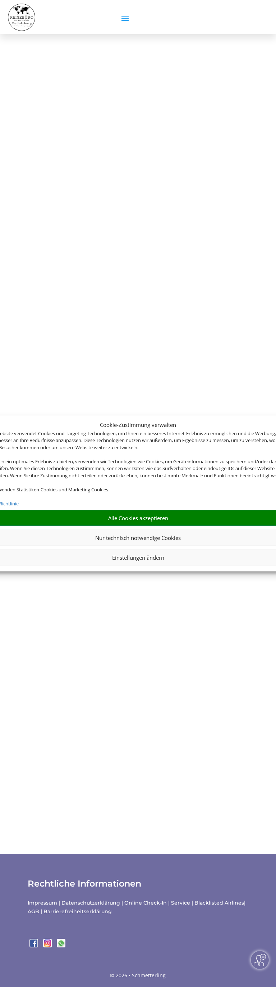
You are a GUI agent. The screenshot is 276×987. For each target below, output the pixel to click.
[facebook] (34, 945)
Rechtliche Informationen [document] (84, 883)
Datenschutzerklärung (90, 903)
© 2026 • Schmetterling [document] (138, 975)
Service (180, 903)
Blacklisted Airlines (219, 903)
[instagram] (48, 945)
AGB (33, 911)
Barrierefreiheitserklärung (77, 911)
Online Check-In (145, 903)
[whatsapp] (61, 945)
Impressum (42, 903)
